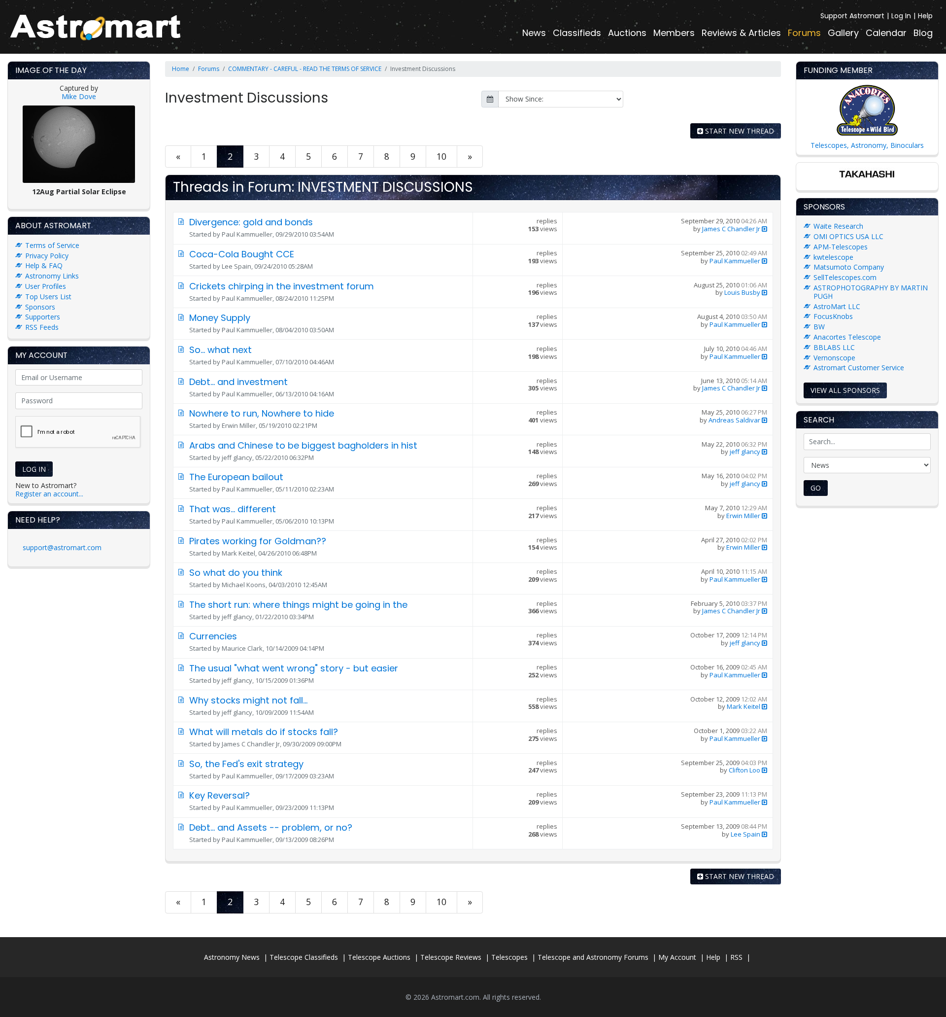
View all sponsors (845, 390)
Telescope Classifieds (304, 957)
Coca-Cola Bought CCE (241, 254)
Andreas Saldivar (734, 420)
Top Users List (48, 296)
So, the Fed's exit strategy (246, 764)
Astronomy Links (52, 276)
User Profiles (45, 286)
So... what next (220, 350)
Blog (923, 33)
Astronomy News (232, 957)
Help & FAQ (44, 265)
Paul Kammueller (247, 234)
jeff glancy (237, 457)
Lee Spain (236, 266)
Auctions (627, 33)
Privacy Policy (46, 255)
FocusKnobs (833, 316)
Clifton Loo (744, 770)
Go (816, 487)
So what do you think (235, 572)
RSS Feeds (42, 327)
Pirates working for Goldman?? (257, 541)
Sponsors (40, 307)
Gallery (843, 33)
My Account (677, 957)
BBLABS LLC (834, 347)
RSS (736, 957)
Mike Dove (79, 96)
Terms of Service (52, 245)
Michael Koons (244, 584)
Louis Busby (742, 292)
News (534, 33)
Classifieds (577, 33)
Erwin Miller (239, 425)
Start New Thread (738, 131)
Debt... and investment (238, 382)
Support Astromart (852, 16)
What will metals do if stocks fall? (263, 732)
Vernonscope (834, 357)
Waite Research (838, 226)
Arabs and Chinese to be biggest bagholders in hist (303, 445)
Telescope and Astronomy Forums (593, 957)
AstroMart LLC (836, 306)
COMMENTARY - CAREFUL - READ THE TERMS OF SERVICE (304, 69)
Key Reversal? (219, 795)
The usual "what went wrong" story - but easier (293, 668)
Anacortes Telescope (847, 337)
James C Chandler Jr (731, 228)
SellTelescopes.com (845, 277)
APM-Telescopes (840, 246)
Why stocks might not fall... (248, 700)
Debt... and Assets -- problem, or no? (270, 827)
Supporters (42, 316)
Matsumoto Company (848, 267)
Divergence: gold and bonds (251, 222)
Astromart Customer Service (858, 367)
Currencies (213, 636)
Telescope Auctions (379, 957)
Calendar (886, 33)
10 (441, 156)
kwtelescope (833, 257)
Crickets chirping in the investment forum (281, 286)
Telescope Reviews (450, 957)
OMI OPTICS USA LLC (848, 236)
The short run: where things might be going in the (298, 604)
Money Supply (219, 318)
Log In (901, 16)
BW (819, 326)
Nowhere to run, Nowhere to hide (261, 413)
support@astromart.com (62, 547)
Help (925, 16)
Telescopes (509, 957)
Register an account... (49, 493)
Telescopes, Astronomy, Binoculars (867, 145)
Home (180, 69)
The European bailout (236, 477)
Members (674, 33)
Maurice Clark (242, 648)
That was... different (232, 509)
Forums (804, 33)
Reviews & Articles (741, 33)
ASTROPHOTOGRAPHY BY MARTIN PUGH (870, 292)
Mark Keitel (238, 553)
